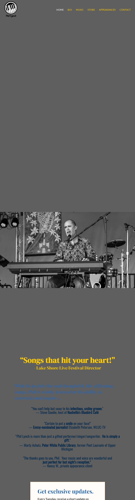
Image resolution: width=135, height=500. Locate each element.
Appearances (107, 9)
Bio (70, 9)
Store (91, 9)
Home (60, 9)
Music (80, 9)
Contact (125, 9)
